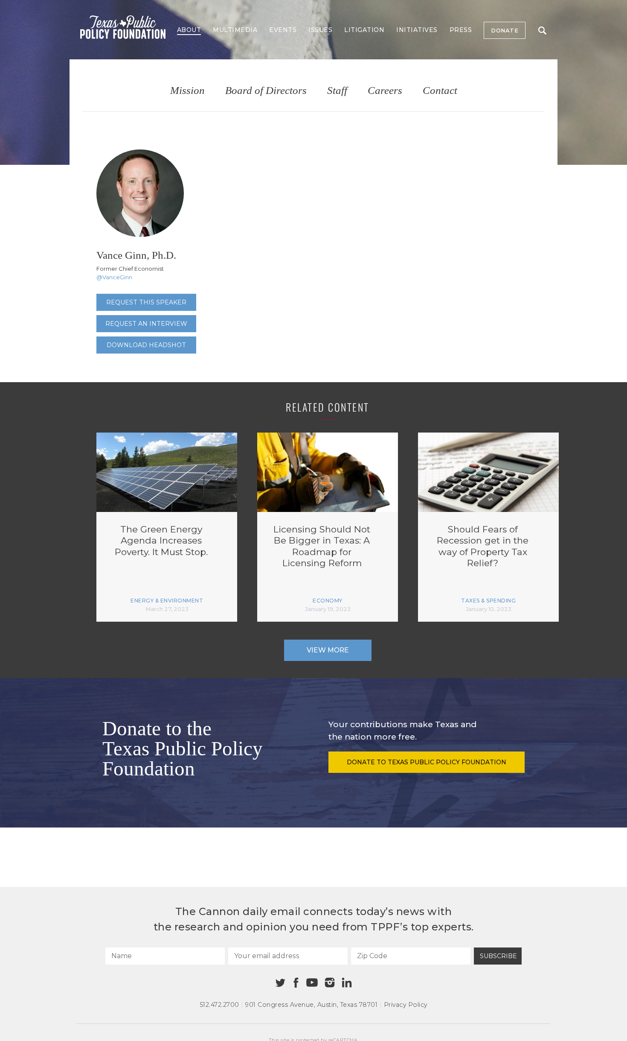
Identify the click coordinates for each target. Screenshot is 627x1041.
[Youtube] (312, 983)
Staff (337, 90)
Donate (504, 30)
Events (282, 30)
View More (328, 650)
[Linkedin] (347, 982)
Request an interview (146, 324)
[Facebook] (296, 983)
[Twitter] (280, 983)
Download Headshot (146, 345)
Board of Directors (266, 90)
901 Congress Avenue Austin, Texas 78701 (311, 1005)
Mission (187, 90)
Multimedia (235, 30)
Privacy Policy (405, 1005)
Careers (385, 90)
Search (542, 30)
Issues (320, 30)
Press (461, 30)
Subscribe (498, 956)
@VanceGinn (114, 277)
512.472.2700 (219, 1005)
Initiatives (417, 30)
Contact (440, 90)
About (189, 30)
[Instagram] (330, 982)
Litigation (364, 30)
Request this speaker (146, 302)
